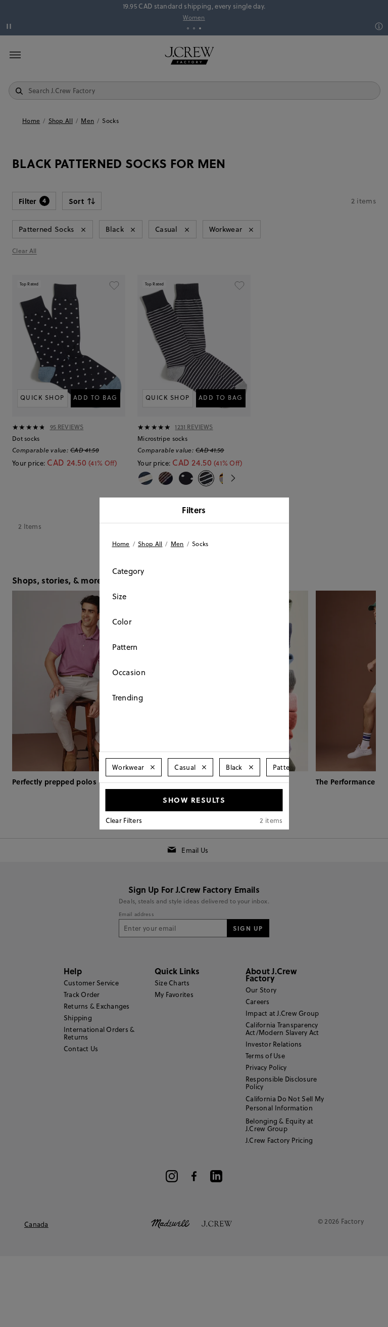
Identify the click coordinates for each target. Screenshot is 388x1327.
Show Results (194, 800)
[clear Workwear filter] (152, 767)
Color (122, 621)
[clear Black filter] (250, 767)
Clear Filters (124, 820)
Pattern (125, 647)
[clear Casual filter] (204, 767)
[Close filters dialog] (278, 511)
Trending (127, 697)
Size (119, 596)
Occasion (129, 672)
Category (128, 571)
